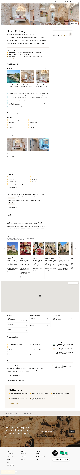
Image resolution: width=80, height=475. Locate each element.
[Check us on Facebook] (11, 465)
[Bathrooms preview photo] (38, 144)
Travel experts (24, 456)
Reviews (23, 459)
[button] (40, 2)
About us (37, 453)
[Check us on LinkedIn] (13, 465)
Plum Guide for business (40, 456)
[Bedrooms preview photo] (17, 144)
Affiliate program (10, 456)
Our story (38, 454)
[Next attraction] (75, 248)
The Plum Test (39, 457)
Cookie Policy (6, 472)
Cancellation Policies (25, 457)
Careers (37, 459)
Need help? (66, 1)
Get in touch (23, 454)
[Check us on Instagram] (8, 465)
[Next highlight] (48, 68)
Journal (8, 457)
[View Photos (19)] (20, 14)
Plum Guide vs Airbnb (11, 459)
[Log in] (77, 2)
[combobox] (73, 283)
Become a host (58, 1)
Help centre (23, 453)
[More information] (13, 174)
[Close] (14, 471)
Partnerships (9, 454)
